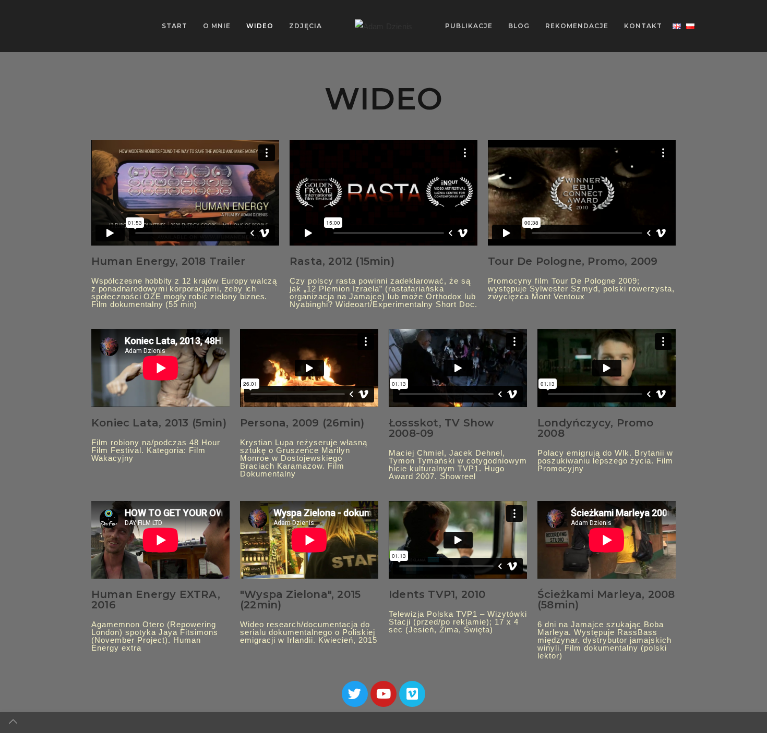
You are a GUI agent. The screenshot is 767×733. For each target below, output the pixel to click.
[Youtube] (383, 694)
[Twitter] (355, 694)
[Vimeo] (412, 694)
